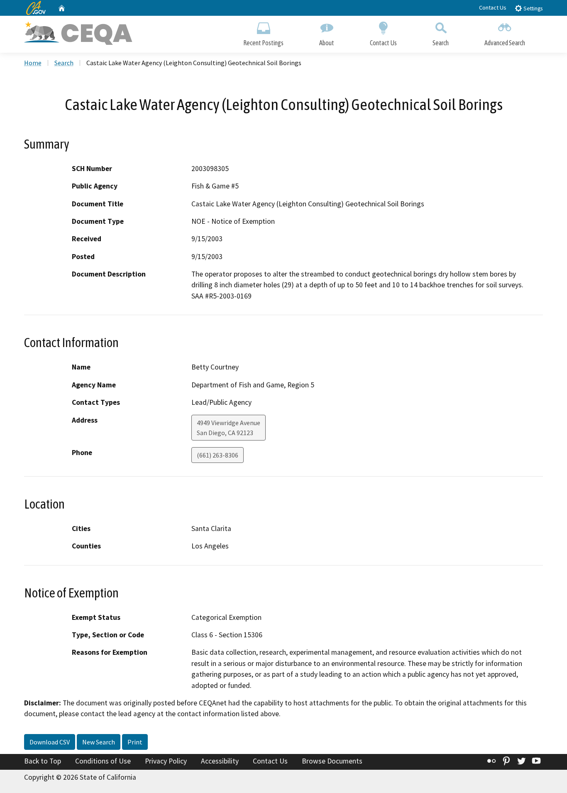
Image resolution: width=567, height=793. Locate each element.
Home (33, 63)
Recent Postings (263, 43)
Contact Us (492, 7)
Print (134, 742)
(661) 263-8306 (217, 455)
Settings (532, 8)
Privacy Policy (166, 761)
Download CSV (49, 742)
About (326, 43)
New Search (98, 742)
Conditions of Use (103, 761)
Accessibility (220, 761)
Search (441, 43)
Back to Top (42, 761)
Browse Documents (332, 761)
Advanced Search (504, 43)
